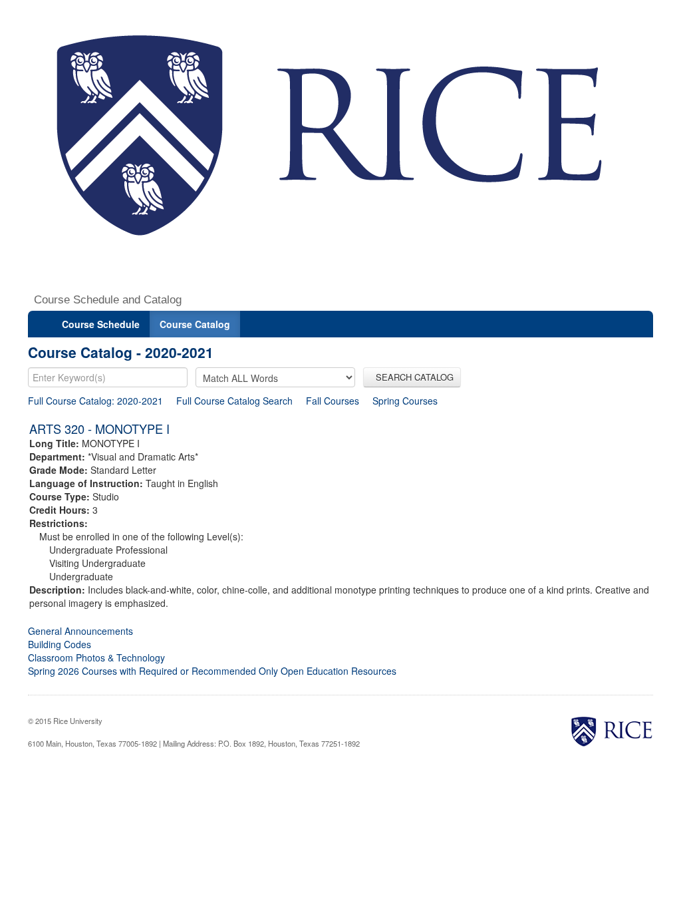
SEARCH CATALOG (412, 377)
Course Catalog (195, 324)
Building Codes (59, 644)
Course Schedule (101, 324)
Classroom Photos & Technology (96, 657)
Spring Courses (405, 400)
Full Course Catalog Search (234, 400)
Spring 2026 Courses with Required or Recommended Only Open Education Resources (212, 670)
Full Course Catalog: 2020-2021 (95, 400)
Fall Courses (332, 400)
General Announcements (80, 630)
